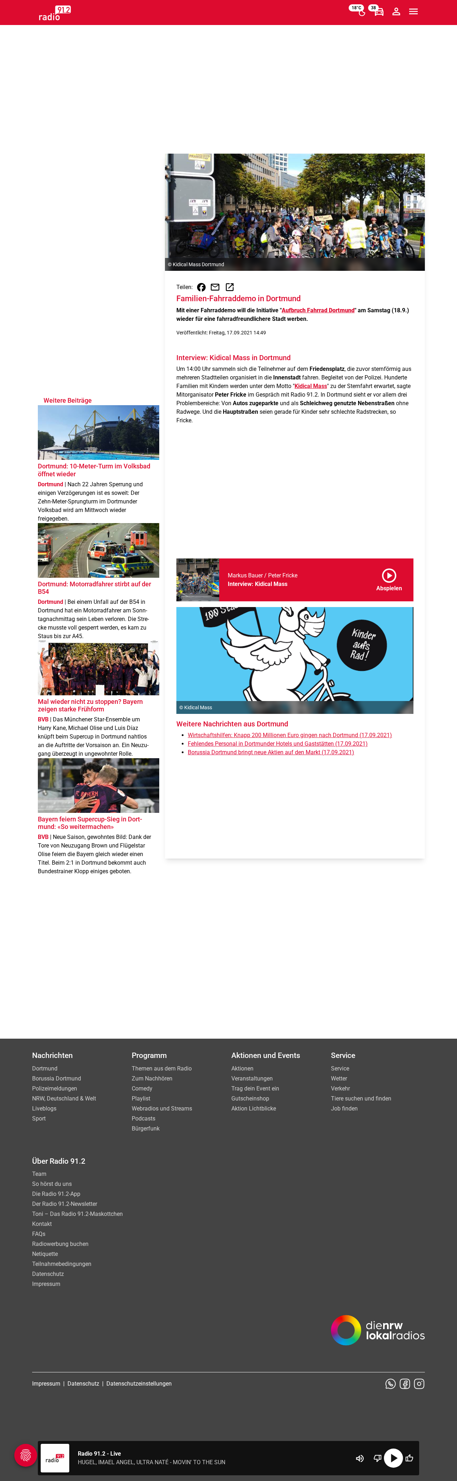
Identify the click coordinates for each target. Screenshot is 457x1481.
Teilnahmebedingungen (61, 1264)
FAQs (38, 1234)
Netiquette (45, 1254)
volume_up (360, 1458)
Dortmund (44, 1068)
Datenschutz (48, 1274)
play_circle (393, 1458)
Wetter (339, 1078)
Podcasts (143, 1118)
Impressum (46, 1284)
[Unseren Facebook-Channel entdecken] (405, 1384)
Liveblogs (44, 1108)
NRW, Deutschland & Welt (64, 1098)
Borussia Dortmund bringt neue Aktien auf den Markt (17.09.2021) (271, 752)
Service (340, 1068)
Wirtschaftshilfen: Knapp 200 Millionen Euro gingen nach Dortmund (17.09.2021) (290, 735)
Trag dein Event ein (255, 1088)
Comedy (142, 1088)
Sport (39, 1118)
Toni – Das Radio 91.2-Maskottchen (77, 1214)
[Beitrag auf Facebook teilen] (201, 287)
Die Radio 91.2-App (56, 1194)
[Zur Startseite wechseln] (55, 13)
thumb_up (409, 1458)
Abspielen (389, 578)
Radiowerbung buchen (60, 1244)
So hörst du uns (52, 1184)
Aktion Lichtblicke (253, 1108)
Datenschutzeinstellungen (139, 1383)
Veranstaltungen (252, 1078)
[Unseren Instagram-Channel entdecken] (419, 1384)
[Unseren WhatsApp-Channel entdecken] (390, 1384)
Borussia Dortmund (56, 1078)
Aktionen (242, 1068)
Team (39, 1174)
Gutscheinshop (250, 1098)
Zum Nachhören (152, 1078)
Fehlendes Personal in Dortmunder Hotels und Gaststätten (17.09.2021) (278, 743)
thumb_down (377, 1458)
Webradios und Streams (162, 1108)
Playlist (141, 1098)
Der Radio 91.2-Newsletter (64, 1204)
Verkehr (340, 1088)
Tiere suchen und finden (361, 1098)
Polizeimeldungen (54, 1088)
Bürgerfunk (146, 1128)
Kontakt (42, 1224)
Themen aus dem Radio (162, 1068)
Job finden (344, 1108)
